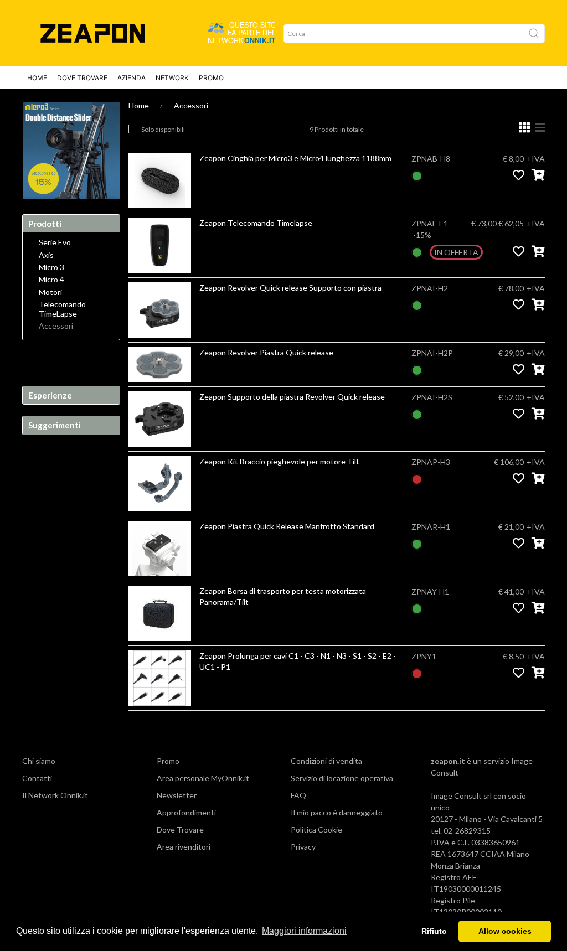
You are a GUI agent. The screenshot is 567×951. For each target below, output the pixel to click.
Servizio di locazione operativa (342, 778)
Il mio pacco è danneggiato (337, 812)
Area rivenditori (183, 846)
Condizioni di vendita (326, 761)
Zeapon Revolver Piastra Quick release (266, 352)
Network (172, 78)
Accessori (191, 105)
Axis (46, 255)
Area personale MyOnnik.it (203, 778)
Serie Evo (55, 242)
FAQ (298, 795)
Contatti (37, 778)
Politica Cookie (316, 829)
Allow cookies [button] (505, 931)
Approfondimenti (186, 812)
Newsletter (177, 795)
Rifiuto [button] (434, 931)
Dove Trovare (82, 78)
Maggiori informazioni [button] (304, 931)
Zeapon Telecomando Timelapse (255, 223)
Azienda (131, 78)
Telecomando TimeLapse (62, 309)
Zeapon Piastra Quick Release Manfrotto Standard (286, 526)
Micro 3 (51, 267)
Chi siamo (38, 761)
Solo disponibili (163, 129)
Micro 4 (51, 279)
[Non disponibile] (416, 478)
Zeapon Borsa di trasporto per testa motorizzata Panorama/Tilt (282, 596)
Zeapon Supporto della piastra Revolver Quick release (292, 396)
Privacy (303, 846)
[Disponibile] (416, 174)
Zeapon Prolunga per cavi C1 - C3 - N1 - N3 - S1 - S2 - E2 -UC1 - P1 (297, 661)
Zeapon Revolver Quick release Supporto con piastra (290, 287)
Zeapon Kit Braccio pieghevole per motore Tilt (279, 461)
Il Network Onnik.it (55, 795)
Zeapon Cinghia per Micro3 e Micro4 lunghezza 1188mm (295, 158)
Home (37, 78)
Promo (211, 78)
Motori (50, 292)
